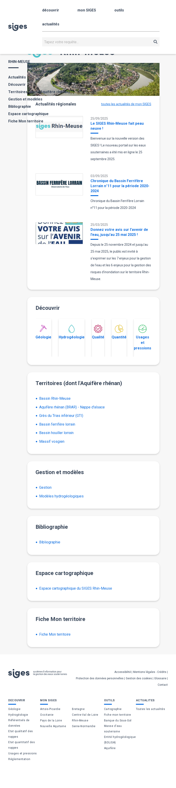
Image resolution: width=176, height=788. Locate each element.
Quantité (119, 337)
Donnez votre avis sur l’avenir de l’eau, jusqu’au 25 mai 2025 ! (119, 232)
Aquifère (110, 748)
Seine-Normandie (84, 726)
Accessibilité (122, 672)
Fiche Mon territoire (25, 121)
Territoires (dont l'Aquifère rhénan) (39, 92)
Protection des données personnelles (100, 678)
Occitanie (47, 714)
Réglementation (19, 759)
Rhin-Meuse (80, 720)
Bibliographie (19, 106)
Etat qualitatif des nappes (20, 734)
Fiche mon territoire (117, 714)
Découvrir (17, 84)
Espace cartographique (28, 114)
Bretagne (78, 709)
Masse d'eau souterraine (113, 728)
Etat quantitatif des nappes (21, 745)
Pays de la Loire (51, 720)
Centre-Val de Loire (85, 714)
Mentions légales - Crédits (149, 672)
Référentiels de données (19, 723)
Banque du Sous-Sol (118, 720)
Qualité (98, 337)
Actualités (17, 77)
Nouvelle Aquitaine (53, 726)
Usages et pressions (142, 342)
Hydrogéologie (72, 337)
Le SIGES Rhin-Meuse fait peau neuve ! (117, 126)
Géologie (43, 337)
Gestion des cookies (139, 678)
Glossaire (160, 678)
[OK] (155, 41)
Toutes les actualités (150, 709)
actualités (50, 24)
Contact (163, 684)
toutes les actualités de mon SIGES (126, 104)
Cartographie (113, 709)
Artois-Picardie (50, 709)
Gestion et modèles (25, 99)
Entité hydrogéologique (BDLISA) (120, 739)
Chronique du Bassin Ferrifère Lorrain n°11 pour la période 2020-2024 (120, 186)
